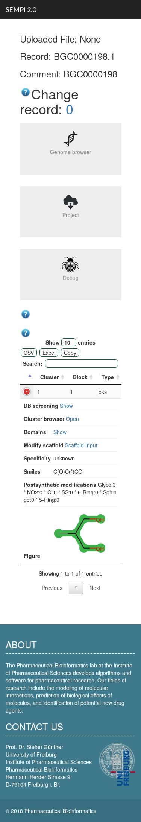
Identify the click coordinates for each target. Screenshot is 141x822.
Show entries (70, 342)
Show (66, 405)
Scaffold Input (81, 445)
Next (94, 587)
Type (108, 377)
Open (72, 418)
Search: (32, 363)
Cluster (49, 377)
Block (80, 377)
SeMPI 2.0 (21, 9)
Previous (52, 587)
